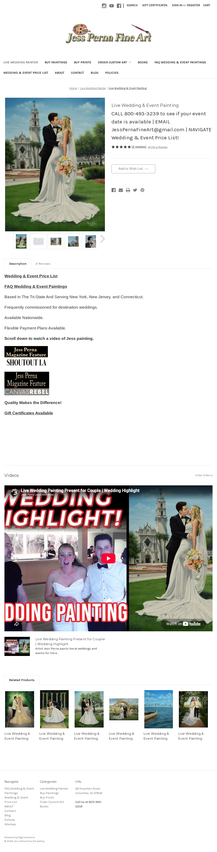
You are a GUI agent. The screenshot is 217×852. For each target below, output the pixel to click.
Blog (94, 73)
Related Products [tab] (22, 680)
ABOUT (59, 73)
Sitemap (10, 824)
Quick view (19, 709)
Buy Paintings (56, 62)
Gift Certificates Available (28, 413)
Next (102, 238)
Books (143, 62)
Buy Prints (82, 62)
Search (132, 5)
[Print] (128, 190)
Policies (111, 73)
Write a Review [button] (157, 147)
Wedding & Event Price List (25, 73)
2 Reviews (43, 264)
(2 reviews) (139, 146)
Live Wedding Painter (20, 62)
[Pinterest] (142, 190)
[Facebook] (113, 190)
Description (17, 264)
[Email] (121, 190)
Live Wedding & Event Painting (17, 736)
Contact (77, 73)
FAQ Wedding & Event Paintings (180, 62)
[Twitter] (135, 190)
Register (193, 5)
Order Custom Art (112, 62)
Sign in (177, 5)
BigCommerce (26, 837)
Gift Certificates (154, 5)
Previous (7, 238)
